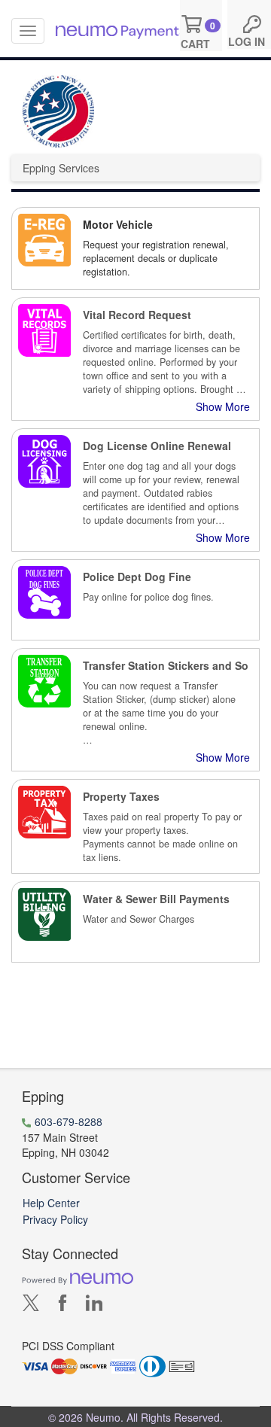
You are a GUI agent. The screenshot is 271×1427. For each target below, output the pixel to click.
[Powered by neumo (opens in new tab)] (77, 1278)
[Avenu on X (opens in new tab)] (31, 1305)
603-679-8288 (68, 1121)
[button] (135, 248)
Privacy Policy (55, 1219)
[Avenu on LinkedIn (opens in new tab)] (94, 1305)
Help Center (51, 1202)
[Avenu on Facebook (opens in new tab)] (62, 1305)
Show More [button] (223, 406)
